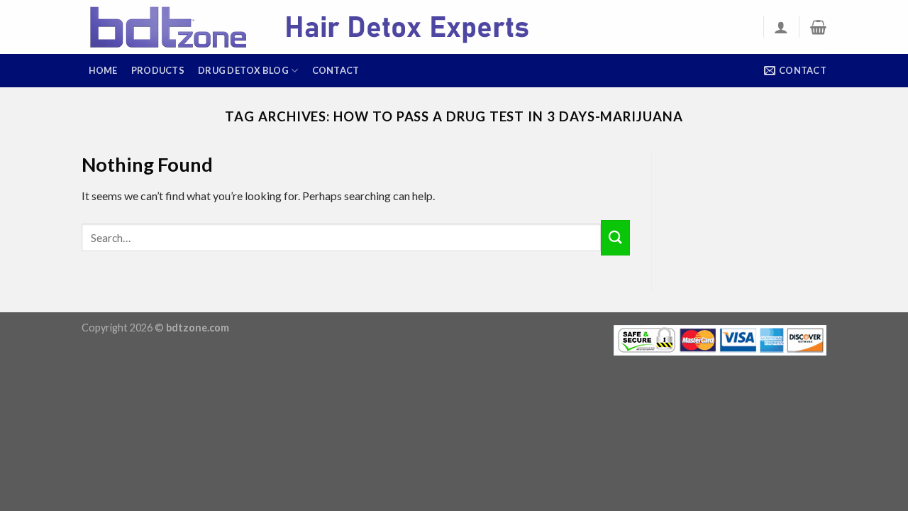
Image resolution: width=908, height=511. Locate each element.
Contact (336, 70)
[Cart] (818, 27)
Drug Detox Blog (243, 70)
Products (157, 70)
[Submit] (615, 238)
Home (103, 70)
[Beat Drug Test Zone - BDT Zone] (330, 27)
